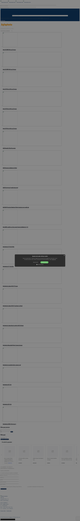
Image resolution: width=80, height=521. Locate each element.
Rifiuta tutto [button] (35, 262)
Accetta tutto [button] (44, 262)
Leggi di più (54, 259)
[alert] (40, 260)
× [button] (64, 255)
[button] (40, 260)
